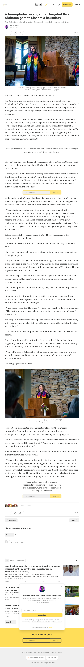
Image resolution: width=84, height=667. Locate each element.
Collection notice (56, 652)
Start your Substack (37, 658)
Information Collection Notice (41, 622)
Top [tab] (7, 560)
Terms (47, 652)
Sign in (77, 4)
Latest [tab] (12, 560)
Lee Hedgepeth (14, 26)
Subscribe (67, 4)
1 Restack (28, 506)
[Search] (54, 4)
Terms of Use (52, 620)
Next (73, 520)
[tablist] (13, 535)
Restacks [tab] (18, 535)
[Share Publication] (59, 4)
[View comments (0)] (15, 33)
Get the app (52, 658)
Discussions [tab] (20, 560)
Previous (12, 520)
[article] (42, 573)
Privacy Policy (57, 622)
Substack (32, 663)
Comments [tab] (9, 535)
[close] (61, 586)
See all (8, 622)
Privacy (41, 652)
